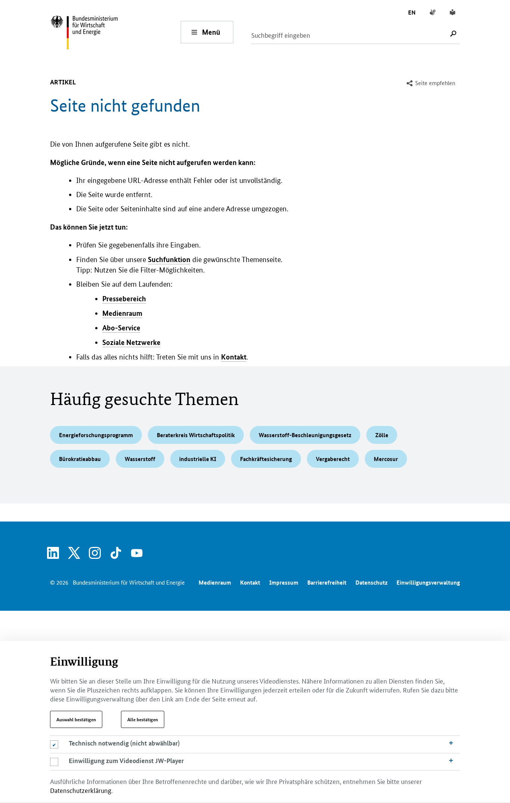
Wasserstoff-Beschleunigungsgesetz (305, 435)
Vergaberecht (333, 459)
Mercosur (386, 459)
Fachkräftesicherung (266, 459)
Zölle (381, 435)
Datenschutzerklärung (80, 789)
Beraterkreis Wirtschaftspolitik (196, 435)
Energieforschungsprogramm (96, 435)
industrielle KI (197, 459)
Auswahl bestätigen (76, 719)
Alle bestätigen (142, 719)
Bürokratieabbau (80, 459)
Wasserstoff (140, 459)
